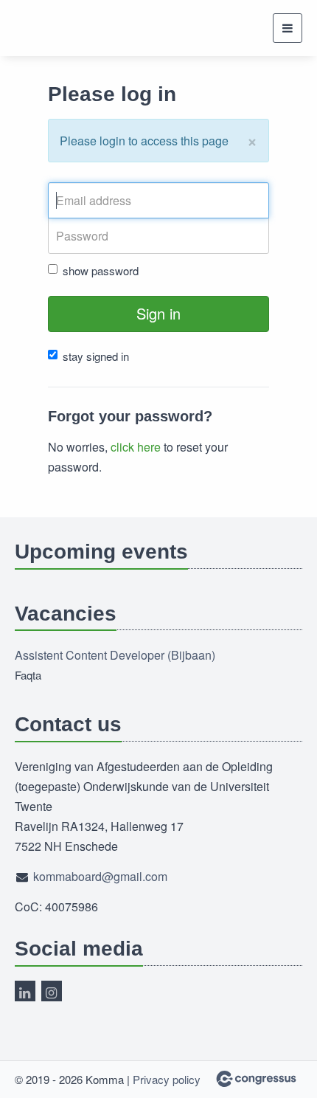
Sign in (158, 313)
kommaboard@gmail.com (100, 876)
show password (101, 270)
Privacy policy (167, 1079)
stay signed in (96, 356)
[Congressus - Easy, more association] (256, 1079)
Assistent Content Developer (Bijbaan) (115, 654)
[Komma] (79, 28)
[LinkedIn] (25, 991)
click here (136, 446)
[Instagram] (51, 991)
